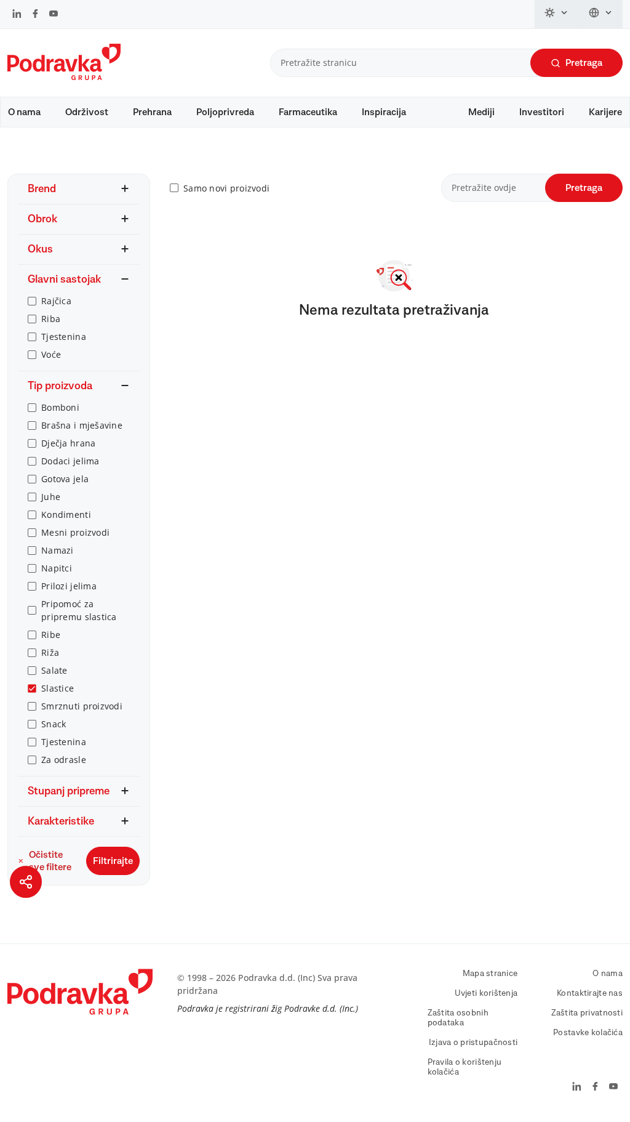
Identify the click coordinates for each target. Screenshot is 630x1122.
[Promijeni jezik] (601, 14)
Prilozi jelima (69, 586)
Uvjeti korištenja (486, 993)
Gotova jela (65, 479)
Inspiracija (384, 112)
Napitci (56, 568)
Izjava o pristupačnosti (473, 1042)
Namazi (57, 550)
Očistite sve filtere (50, 861)
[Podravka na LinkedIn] (17, 15)
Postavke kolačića (588, 1032)
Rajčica (56, 301)
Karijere (605, 112)
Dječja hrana (68, 443)
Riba (50, 319)
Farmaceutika (308, 112)
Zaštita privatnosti (587, 1013)
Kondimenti (66, 514)
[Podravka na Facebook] (35, 15)
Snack (53, 724)
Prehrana (152, 112)
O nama (24, 112)
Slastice (57, 688)
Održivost (86, 112)
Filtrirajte (113, 861)
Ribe (50, 634)
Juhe (50, 496)
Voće (51, 354)
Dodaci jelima (70, 461)
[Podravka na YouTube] (53, 15)
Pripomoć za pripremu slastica (79, 610)
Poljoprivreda (225, 112)
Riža (50, 652)
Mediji (481, 112)
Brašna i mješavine (81, 425)
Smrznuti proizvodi (81, 706)
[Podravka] (64, 77)
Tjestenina (63, 336)
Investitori (541, 112)
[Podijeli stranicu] (26, 882)
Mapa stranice (490, 973)
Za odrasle (63, 759)
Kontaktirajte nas (590, 993)
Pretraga (583, 63)
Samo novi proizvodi (226, 188)
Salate (54, 670)
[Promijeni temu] (557, 14)
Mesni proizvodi (75, 532)
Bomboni (60, 407)
